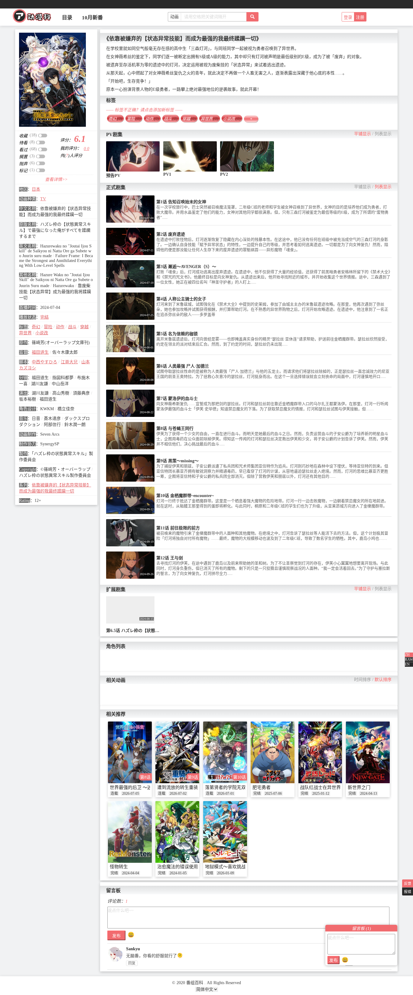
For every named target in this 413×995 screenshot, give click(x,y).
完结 (44, 317)
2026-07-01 (225, 793)
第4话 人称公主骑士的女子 (181, 299)
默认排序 (383, 679)
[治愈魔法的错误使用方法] (177, 832)
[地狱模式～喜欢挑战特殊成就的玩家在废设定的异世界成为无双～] (225, 832)
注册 (360, 17)
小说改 (41, 333)
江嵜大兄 (69, 362)
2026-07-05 (130, 793)
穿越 (84, 327)
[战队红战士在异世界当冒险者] (320, 752)
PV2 (224, 174)
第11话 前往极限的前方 (178, 528)
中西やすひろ (44, 362)
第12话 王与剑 (169, 558)
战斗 (72, 327)
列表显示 (383, 134)
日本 (36, 189)
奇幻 (36, 327)
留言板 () (361, 928)
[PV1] (190, 156)
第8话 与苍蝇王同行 (174, 428)
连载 (114, 793)
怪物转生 (119, 866)
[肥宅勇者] (272, 752)
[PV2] (247, 156)
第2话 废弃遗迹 (170, 234)
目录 (67, 18)
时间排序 (362, 679)
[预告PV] (133, 156)
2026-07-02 (178, 793)
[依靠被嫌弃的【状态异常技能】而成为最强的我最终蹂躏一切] (52, 80)
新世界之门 (359, 787)
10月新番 (92, 18)
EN (407, 664)
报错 (407, 892)
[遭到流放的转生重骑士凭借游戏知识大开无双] (177, 752)
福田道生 (40, 352)
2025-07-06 (273, 793)
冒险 (48, 327)
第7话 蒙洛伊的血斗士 (177, 398)
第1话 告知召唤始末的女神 (181, 202)
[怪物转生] (130, 832)
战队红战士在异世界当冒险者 (329, 787)
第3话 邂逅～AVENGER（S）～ (186, 266)
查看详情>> (56, 179)
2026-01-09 (225, 873)
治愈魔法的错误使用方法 (182, 866)
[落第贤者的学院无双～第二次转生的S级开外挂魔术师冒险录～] (225, 752)
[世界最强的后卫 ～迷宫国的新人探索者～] (130, 752)
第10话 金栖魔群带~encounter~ (185, 495)
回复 (131, 963)
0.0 (86, 148)
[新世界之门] (368, 752)
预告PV (113, 175)
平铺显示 (362, 134)
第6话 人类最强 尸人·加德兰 (182, 366)
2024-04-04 (130, 873)
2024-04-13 (368, 793)
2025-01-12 (320, 793)
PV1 (167, 174)
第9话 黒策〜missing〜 (177, 461)
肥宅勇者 (261, 787)
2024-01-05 (178, 873)
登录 (348, 17)
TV (43, 199)
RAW (409, 659)
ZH (407, 655)
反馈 (407, 884)
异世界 (25, 333)
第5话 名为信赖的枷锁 (177, 334)
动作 (60, 327)
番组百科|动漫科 (34, 17)
